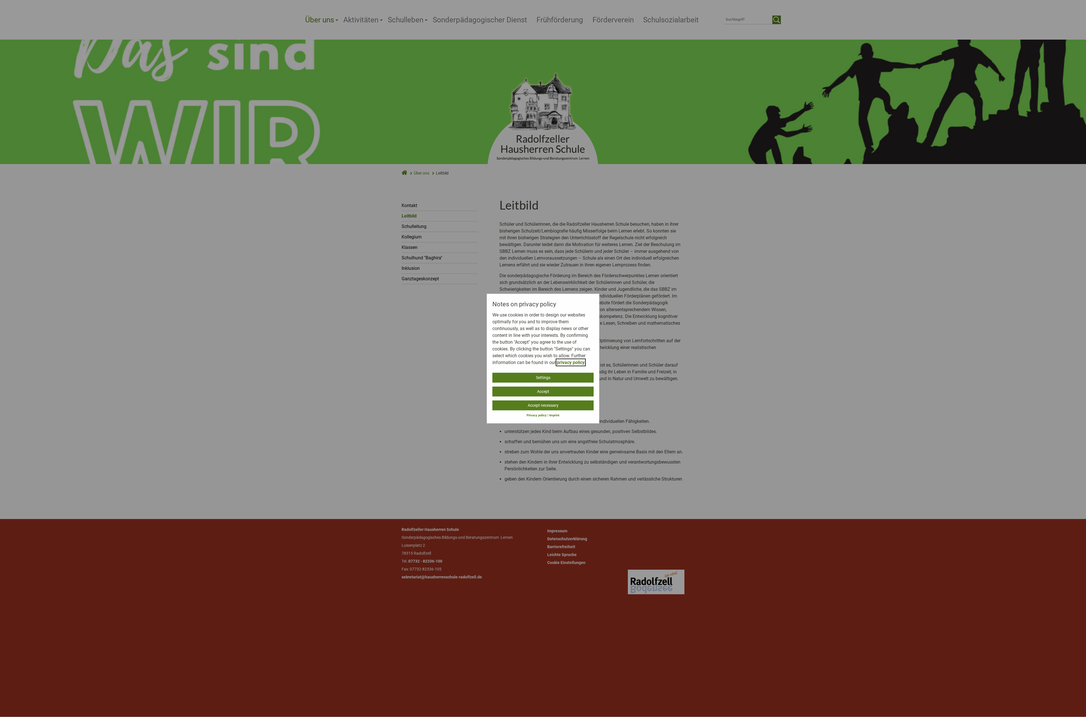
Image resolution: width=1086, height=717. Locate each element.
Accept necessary (543, 405)
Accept (543, 391)
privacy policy (571, 362)
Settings (543, 377)
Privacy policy (537, 415)
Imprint (554, 415)
